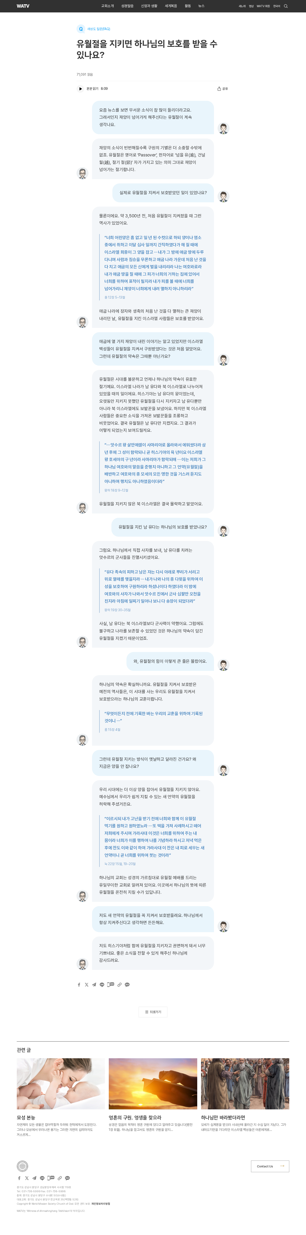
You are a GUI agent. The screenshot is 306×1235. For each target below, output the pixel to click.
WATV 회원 (263, 6)
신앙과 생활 (149, 6)
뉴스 (201, 6)
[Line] (101, 984)
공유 (225, 89)
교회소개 (107, 6)
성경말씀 (127, 6)
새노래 (242, 6)
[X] (86, 984)
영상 (251, 6)
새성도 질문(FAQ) (98, 29)
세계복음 (171, 6)
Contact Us (265, 1166)
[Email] (94, 984)
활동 (188, 6)
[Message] (110, 984)
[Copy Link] (119, 984)
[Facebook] (78, 984)
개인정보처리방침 (100, 1203)
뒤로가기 (155, 1012)
